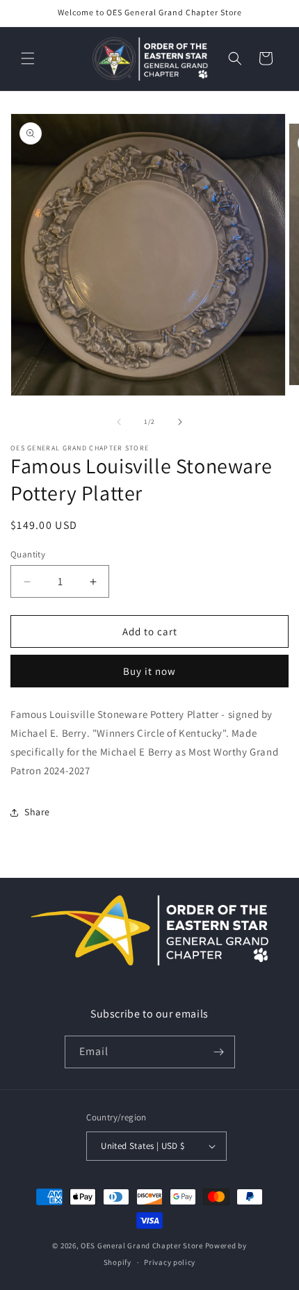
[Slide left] (119, 422)
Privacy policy (169, 1262)
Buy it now (149, 671)
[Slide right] (180, 422)
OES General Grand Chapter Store (142, 1245)
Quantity (27, 554)
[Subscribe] (219, 1052)
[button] (28, 58)
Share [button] (37, 812)
